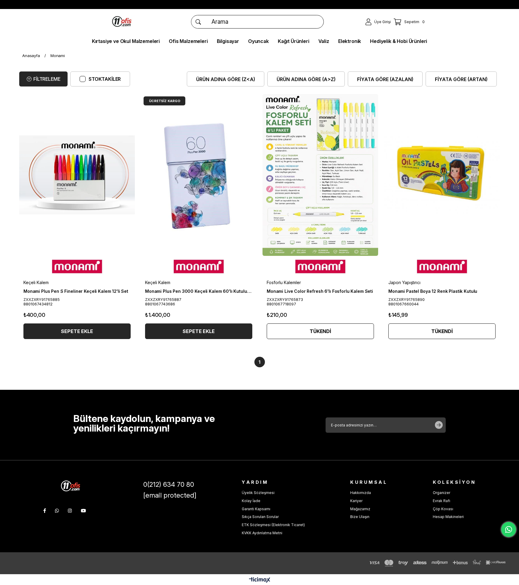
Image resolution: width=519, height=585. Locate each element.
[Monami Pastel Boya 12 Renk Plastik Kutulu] (442, 175)
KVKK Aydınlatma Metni (262, 533)
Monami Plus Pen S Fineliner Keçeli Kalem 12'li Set (75, 291)
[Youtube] (83, 510)
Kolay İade (251, 501)
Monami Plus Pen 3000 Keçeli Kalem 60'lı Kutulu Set (198, 291)
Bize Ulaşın (359, 516)
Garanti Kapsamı (256, 509)
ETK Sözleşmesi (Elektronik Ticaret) (273, 525)
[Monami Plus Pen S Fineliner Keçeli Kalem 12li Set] (77, 175)
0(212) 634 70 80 (168, 484)
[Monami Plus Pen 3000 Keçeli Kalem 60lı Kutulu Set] (198, 175)
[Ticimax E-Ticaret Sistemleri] (259, 580)
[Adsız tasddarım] (70, 486)
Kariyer (356, 501)
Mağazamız (360, 509)
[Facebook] (44, 510)
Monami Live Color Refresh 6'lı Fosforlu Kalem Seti (320, 291)
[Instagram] (70, 510)
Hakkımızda (360, 492)
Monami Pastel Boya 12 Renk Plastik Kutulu (432, 291)
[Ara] (198, 21)
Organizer (441, 492)
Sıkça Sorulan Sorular (260, 516)
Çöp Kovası (443, 509)
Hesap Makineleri (448, 516)
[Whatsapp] (57, 510)
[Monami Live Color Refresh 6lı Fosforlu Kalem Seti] (320, 175)
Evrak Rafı (441, 501)
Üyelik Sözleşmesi (258, 492)
